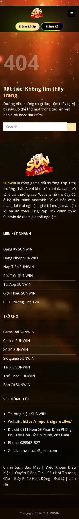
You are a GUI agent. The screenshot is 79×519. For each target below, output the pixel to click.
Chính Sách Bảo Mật (21, 467)
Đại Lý (59, 478)
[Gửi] (71, 127)
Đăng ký (52, 26)
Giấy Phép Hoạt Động (32, 478)
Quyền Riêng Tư (29, 472)
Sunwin (9, 182)
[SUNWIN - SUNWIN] (37, 13)
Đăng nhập (27, 26)
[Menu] (71, 13)
